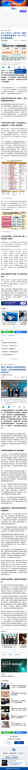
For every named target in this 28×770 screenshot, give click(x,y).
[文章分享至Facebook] (9, 67)
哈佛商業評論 (13, 753)
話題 (6, 30)
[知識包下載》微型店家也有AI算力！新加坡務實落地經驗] (5, 763)
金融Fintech (10, 364)
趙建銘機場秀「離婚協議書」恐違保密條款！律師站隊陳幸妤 (18, 716)
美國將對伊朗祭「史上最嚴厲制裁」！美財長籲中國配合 (18, 701)
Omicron (4, 335)
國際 (12, 699)
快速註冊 (19, 742)
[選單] (2, 8)
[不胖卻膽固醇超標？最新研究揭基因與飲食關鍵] (5, 694)
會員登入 (9, 742)
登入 (16, 72)
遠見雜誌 (5, 753)
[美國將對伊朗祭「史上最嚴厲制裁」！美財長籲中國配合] (5, 701)
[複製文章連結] (14, 67)
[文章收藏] (19, 67)
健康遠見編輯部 (4, 40)
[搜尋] (26, 8)
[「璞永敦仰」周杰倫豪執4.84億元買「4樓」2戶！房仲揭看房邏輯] (5, 686)
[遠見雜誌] (14, 8)
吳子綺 (2, 377)
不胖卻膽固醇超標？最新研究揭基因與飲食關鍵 (18, 694)
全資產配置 (17, 654)
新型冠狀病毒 (11, 335)
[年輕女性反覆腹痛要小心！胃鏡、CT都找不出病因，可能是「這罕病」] (5, 724)
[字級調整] (24, 67)
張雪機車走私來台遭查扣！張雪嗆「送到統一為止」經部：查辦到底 (18, 709)
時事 (9, 30)
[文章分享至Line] (3, 67)
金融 (6, 364)
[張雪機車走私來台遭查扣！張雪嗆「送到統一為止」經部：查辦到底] (5, 709)
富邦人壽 (4, 654)
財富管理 (10, 654)
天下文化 (20, 753)
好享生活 (13, 691)
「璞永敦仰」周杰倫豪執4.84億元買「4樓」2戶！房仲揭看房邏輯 (18, 686)
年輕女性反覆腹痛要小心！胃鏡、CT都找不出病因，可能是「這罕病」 (18, 724)
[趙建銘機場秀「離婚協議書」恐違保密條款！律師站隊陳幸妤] (5, 717)
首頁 (2, 30)
